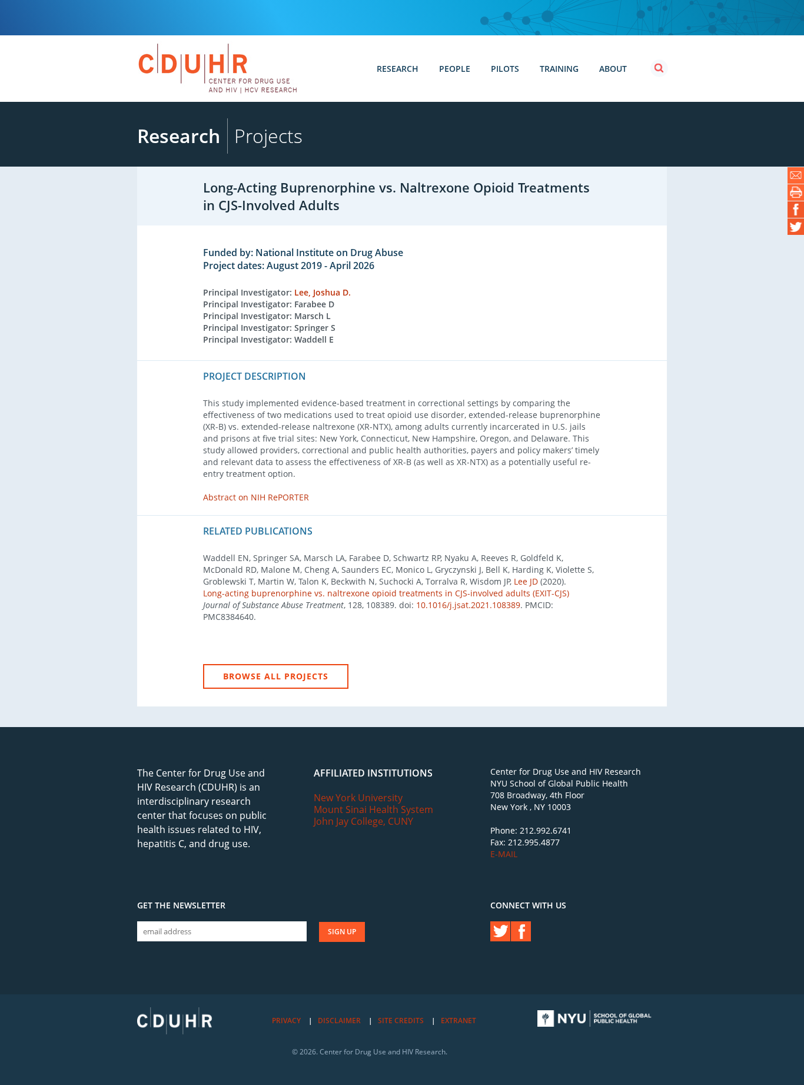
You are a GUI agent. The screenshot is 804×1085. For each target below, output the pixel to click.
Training (559, 68)
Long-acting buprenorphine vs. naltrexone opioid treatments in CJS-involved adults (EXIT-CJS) (386, 593)
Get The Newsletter (181, 905)
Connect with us (528, 905)
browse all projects (275, 676)
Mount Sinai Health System (373, 809)
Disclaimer (339, 1021)
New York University (358, 797)
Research (397, 68)
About (613, 68)
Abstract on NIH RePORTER (256, 497)
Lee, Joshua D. (322, 292)
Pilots (505, 68)
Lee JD (526, 581)
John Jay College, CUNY (363, 821)
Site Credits (401, 1021)
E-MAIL (503, 854)
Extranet (458, 1021)
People (454, 68)
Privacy (286, 1021)
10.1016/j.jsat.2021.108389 (468, 604)
